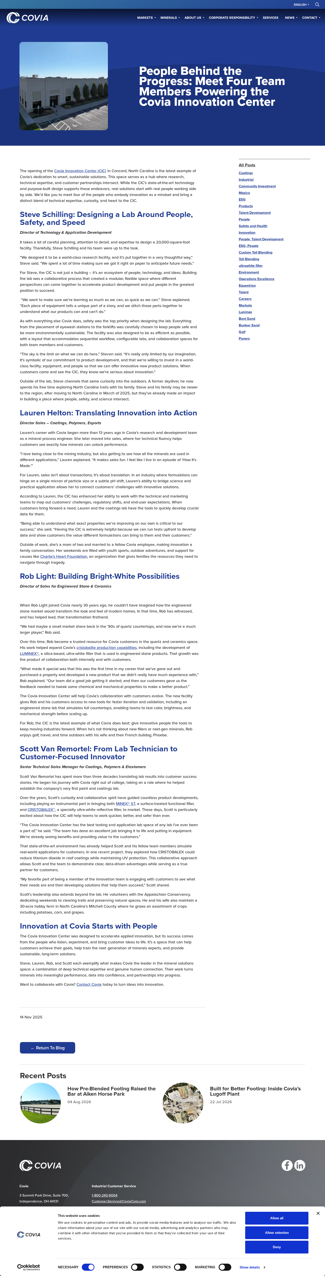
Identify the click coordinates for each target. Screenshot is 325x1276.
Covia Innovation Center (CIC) (80, 170)
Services (270, 17)
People (244, 219)
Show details (250, 1267)
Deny (277, 1247)
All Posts (247, 165)
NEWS (289, 17)
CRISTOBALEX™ (41, 809)
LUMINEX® (29, 653)
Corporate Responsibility (232, 17)
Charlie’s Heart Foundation (63, 556)
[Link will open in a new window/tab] (287, 1165)
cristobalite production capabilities (106, 647)
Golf (242, 331)
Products (246, 206)
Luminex (245, 312)
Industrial (246, 179)
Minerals (169, 17)
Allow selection (277, 1233)
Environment (249, 272)
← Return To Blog (48, 1047)
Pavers (244, 338)
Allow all (276, 1218)
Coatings (246, 172)
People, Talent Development (261, 239)
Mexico (244, 192)
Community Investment (257, 186)
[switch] (137, 1267)
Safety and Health (253, 225)
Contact (309, 17)
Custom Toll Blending (255, 252)
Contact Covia (88, 984)
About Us (193, 17)
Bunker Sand (249, 325)
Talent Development (255, 212)
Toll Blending (249, 259)
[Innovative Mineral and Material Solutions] (27, 17)
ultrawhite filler (251, 265)
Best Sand (247, 318)
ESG (242, 199)
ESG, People (248, 245)
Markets (145, 17)
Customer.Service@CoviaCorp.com (119, 1201)
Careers (245, 298)
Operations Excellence (256, 278)
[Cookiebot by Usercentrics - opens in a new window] (28, 1267)
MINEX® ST (125, 803)
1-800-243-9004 (104, 1195)
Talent (244, 292)
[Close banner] (318, 1213)
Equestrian (247, 285)
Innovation (247, 232)
